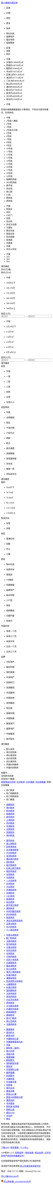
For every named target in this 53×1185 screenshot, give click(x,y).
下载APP (5, 1147)
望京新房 (10, 840)
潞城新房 (10, 1015)
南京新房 (10, 817)
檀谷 (8, 1119)
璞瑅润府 (10, 1100)
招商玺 (9, 1085)
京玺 (8, 1045)
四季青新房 (11, 847)
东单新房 (10, 953)
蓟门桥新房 (11, 938)
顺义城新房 (11, 844)
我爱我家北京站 (8, 782)
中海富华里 (11, 1082)
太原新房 (10, 829)
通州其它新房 (12, 859)
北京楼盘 (30, 782)
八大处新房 (11, 881)
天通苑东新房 (12, 1009)
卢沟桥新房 (11, 853)
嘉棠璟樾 (10, 1057)
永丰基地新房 (12, 850)
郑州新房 (10, 835)
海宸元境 (10, 1054)
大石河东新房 (12, 1000)
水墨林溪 (10, 1079)
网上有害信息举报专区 (30, 1166)
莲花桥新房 (11, 997)
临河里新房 (11, 865)
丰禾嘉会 (10, 1103)
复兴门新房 (11, 1018)
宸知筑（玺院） (13, 1048)
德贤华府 (10, 1036)
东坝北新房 (11, 950)
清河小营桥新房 (13, 972)
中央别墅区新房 (13, 911)
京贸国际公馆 (12, 1069)
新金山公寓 (11, 1094)
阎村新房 (10, 862)
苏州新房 (10, 823)
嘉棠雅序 (10, 1029)
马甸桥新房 (11, 957)
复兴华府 (10, 1051)
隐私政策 (29, 1153)
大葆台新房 (11, 947)
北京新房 (21, 782)
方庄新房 (10, 887)
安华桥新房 (11, 944)
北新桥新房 (11, 941)
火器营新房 (11, 984)
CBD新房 (10, 896)
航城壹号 (10, 1076)
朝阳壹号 (10, 1060)
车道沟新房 (11, 975)
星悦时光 (10, 1033)
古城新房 (10, 893)
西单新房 (10, 1003)
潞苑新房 (10, 908)
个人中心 (24, 1147)
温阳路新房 (11, 990)
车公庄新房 (11, 969)
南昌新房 (10, 814)
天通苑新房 (11, 890)
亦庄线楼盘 (40, 782)
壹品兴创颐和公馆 (14, 1097)
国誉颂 (9, 1066)
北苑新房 (10, 877)
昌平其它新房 (12, 905)
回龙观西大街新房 (14, 981)
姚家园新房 (11, 1012)
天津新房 (10, 826)
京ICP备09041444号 (10, 1176)
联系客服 (14, 1147)
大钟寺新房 (11, 993)
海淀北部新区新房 (14, 921)
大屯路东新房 (12, 1006)
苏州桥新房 (11, 914)
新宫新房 (10, 918)
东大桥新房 (11, 927)
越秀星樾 (10, 1073)
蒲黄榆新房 (11, 978)
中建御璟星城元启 (14, 1042)
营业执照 (39, 1153)
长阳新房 (10, 874)
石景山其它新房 (13, 868)
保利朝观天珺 (12, 1063)
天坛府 (9, 1116)
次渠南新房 (11, 1024)
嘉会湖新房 (11, 966)
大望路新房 (11, 963)
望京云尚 (10, 1088)
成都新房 (10, 805)
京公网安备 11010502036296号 (17, 1182)
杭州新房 (10, 811)
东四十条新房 (12, 960)
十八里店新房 (12, 930)
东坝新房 (10, 884)
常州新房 (10, 808)
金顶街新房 (11, 856)
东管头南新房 (12, 935)
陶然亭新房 (11, 871)
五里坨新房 (11, 924)
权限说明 (19, 1153)
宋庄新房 (10, 902)
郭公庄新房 (11, 1021)
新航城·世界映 (12, 1106)
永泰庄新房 (11, 987)
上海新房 (10, 820)
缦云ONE (10, 1113)
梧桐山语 (10, 1110)
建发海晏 (10, 1091)
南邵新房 (10, 899)
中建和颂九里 (12, 1039)
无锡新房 (10, 832)
